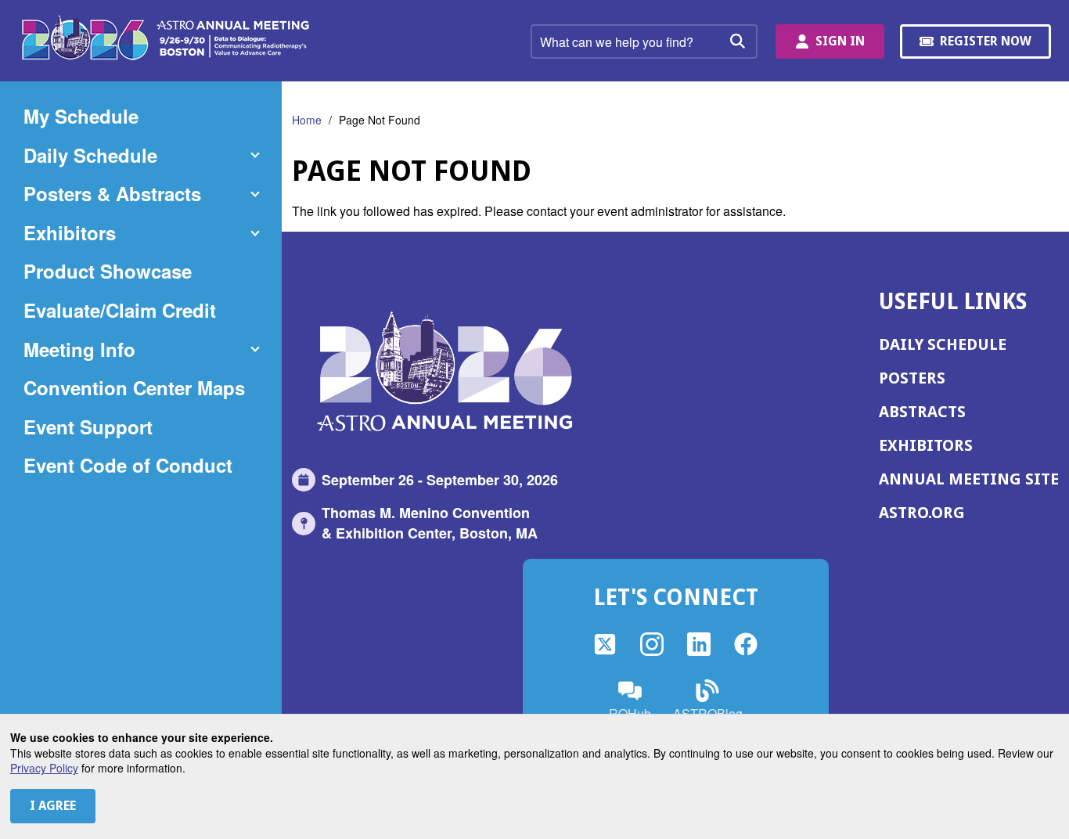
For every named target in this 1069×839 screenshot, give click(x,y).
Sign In (840, 41)
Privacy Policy (44, 768)
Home (307, 120)
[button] (140, 155)
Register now (988, 46)
